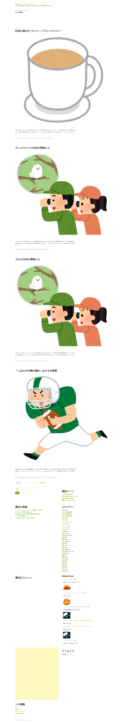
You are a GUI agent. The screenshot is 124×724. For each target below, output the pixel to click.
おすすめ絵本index (20, 5)
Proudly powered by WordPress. (24, 720)
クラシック (65, 526)
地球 (63, 543)
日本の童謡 (65, 549)
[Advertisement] (37, 673)
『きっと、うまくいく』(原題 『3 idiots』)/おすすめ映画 (77, 620)
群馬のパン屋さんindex (33, 5)
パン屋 (64, 531)
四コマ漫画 (65, 541)
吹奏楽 (64, 539)
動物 (63, 537)
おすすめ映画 (36, 477)
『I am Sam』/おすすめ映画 (70, 640)
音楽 (63, 569)
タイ (63, 529)
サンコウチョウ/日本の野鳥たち (32, 147)
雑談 (63, 567)
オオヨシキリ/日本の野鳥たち (23, 512)
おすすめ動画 (32, 138)
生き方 (52, 477)
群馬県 (64, 561)
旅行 (40, 138)
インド (36, 138)
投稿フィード (19, 709)
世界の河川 (65, 533)
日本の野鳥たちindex (46, 5)
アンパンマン (66, 522)
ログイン (17, 707)
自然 (44, 249)
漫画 (63, 555)
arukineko (18, 138)
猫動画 (64, 557)
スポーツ (41, 477)
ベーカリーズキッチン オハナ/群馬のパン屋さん (29, 510)
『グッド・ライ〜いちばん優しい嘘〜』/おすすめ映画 (76, 606)
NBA (63, 510)
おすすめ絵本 (65, 516)
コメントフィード (20, 711)
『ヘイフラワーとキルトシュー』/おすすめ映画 (75, 593)
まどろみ (17, 4)
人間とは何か (45, 477)
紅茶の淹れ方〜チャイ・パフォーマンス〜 (38, 30)
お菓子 (64, 518)
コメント (50, 138)
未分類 (43, 138)
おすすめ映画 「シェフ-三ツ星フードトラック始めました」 (77, 626)
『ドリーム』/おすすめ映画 (70, 579)
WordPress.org (19, 713)
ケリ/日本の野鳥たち (21, 516)
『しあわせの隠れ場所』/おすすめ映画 (36, 370)
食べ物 (45, 138)
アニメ (64, 520)
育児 (63, 563)
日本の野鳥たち (37, 249)
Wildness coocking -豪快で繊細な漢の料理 (27, 514)
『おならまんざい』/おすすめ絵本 (24, 518)
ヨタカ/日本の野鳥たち (27, 259)
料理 (38, 138)
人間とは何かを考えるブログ (70, 496)
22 (37, 482)
